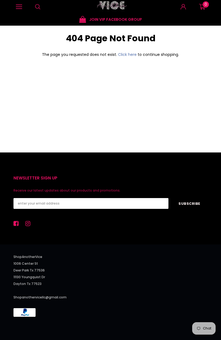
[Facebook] (17, 223)
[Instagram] (29, 223)
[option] (44, 16)
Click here (128, 54)
